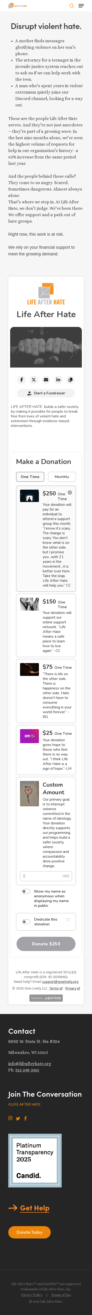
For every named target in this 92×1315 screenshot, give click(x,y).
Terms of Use (61, 1295)
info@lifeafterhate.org (29, 1063)
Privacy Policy (31, 1295)
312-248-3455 (27, 1070)
